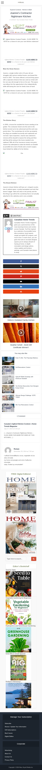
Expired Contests (15, 10)
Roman (16, 449)
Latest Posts (16, 215)
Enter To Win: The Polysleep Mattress (26, 358)
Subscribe (8, 723)
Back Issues (9, 733)
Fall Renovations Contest (22, 367)
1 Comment (12, 20)
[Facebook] (8, 228)
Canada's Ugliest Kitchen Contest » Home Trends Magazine (20, 425)
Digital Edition (9, 736)
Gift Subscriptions (10, 730)
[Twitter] (6, 228)
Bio (7, 215)
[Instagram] (11, 228)
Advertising (8, 750)
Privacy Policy (9, 760)
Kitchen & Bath (27, 10)
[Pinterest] (8, 231)
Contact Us (8, 757)
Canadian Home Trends (26, 20)
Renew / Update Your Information (15, 726)
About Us (8, 753)
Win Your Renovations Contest (24, 405)
